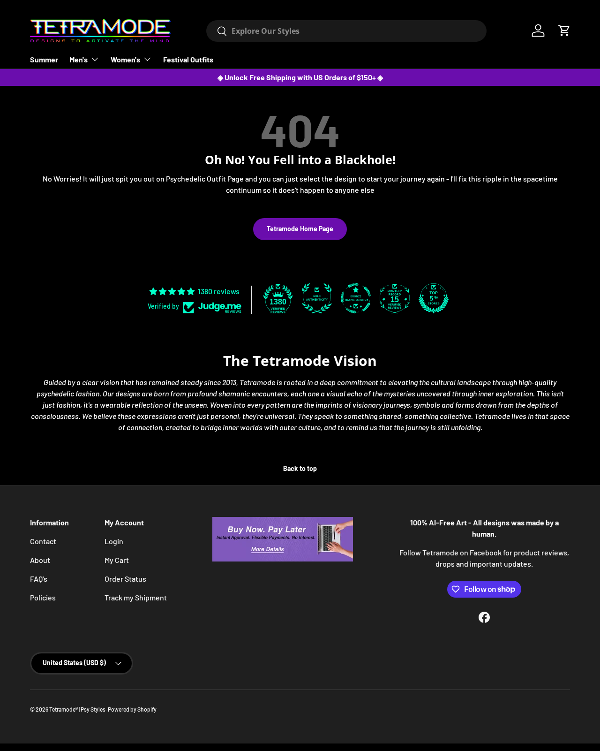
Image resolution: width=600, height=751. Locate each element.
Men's (78, 59)
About (40, 559)
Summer (44, 59)
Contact (43, 541)
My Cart (117, 559)
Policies (43, 597)
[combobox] (346, 31)
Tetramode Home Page (300, 229)
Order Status (125, 578)
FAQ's (38, 578)
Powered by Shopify (132, 709)
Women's (125, 59)
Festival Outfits (188, 59)
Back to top (300, 468)
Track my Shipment (136, 597)
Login (114, 541)
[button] (564, 30)
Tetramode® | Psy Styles (77, 709)
